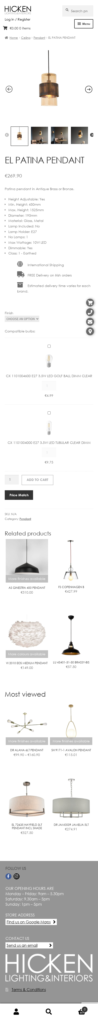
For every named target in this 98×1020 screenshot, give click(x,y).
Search (49, 1012)
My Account (16, 1012)
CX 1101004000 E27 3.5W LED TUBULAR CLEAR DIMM (49, 442)
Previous (7, 135)
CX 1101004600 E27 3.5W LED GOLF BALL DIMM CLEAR (49, 376)
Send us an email (22, 945)
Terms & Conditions (29, 989)
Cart (75, 1007)
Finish (9, 313)
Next (92, 135)
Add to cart (37, 480)
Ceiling (25, 38)
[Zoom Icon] (49, 121)
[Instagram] (17, 876)
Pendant (39, 38)
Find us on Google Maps (29, 921)
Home (14, 38)
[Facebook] (8, 876)
